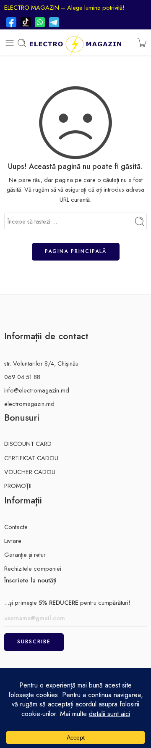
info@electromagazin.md (36, 390)
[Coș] (142, 43)
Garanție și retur (25, 554)
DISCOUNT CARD (28, 443)
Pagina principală (76, 251)
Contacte (16, 526)
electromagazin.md (29, 403)
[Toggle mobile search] (21, 42)
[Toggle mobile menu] (9, 43)
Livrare (12, 540)
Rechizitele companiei (32, 568)
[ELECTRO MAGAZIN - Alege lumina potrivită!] (76, 42)
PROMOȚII (17, 485)
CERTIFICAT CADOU (31, 457)
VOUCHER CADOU (29, 471)
